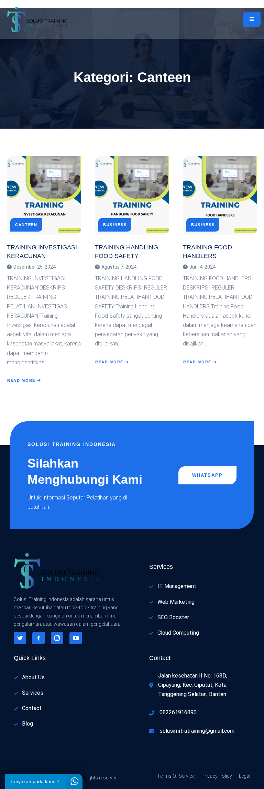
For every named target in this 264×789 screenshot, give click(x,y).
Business (114, 225)
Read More (21, 380)
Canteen (26, 225)
